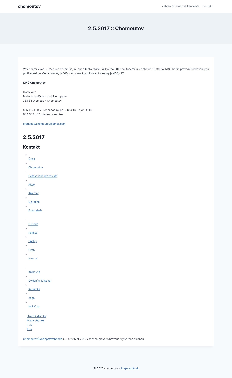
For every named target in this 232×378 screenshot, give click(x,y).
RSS (29, 324)
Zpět (47, 339)
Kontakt (207, 6)
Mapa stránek (35, 320)
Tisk (29, 329)
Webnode (56, 339)
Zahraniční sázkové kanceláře (180, 6)
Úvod (41, 339)
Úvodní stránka (36, 316)
